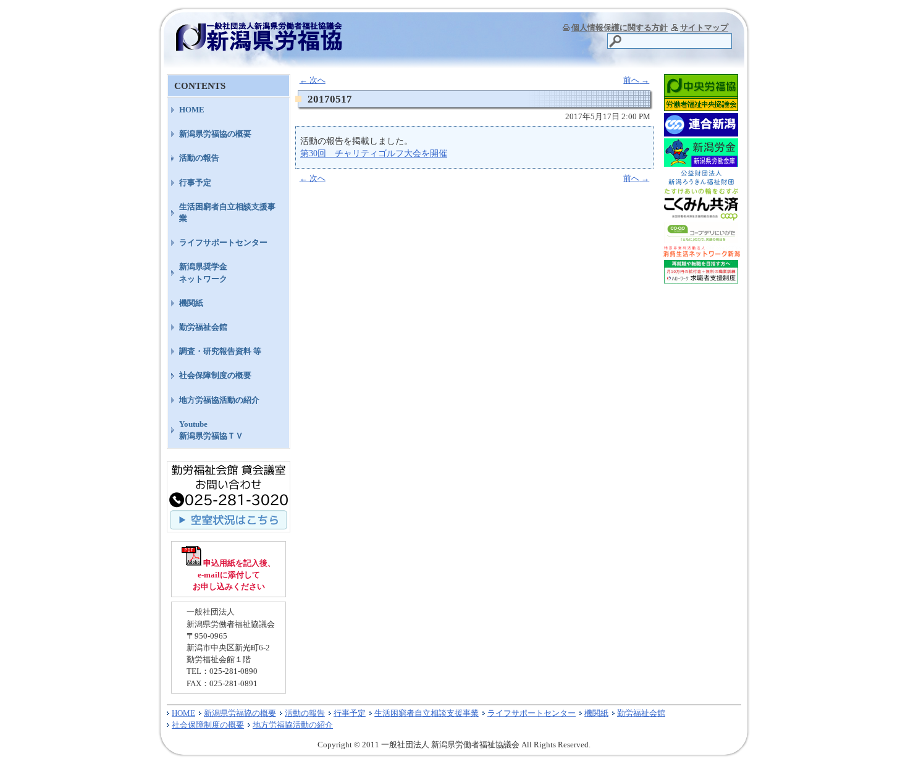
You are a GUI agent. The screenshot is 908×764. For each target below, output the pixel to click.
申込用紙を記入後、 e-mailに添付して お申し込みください (234, 574)
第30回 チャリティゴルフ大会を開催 (373, 153)
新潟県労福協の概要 (215, 133)
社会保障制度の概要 (215, 375)
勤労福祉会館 (203, 327)
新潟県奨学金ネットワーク (203, 272)
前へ (636, 80)
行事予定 (195, 182)
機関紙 (191, 303)
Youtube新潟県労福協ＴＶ (211, 429)
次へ (313, 80)
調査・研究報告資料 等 (220, 351)
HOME (191, 109)
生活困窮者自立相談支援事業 (227, 212)
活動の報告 (199, 157)
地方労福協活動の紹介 (219, 400)
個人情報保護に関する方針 (619, 27)
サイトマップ (704, 27)
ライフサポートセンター (223, 242)
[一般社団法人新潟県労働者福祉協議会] (259, 47)
